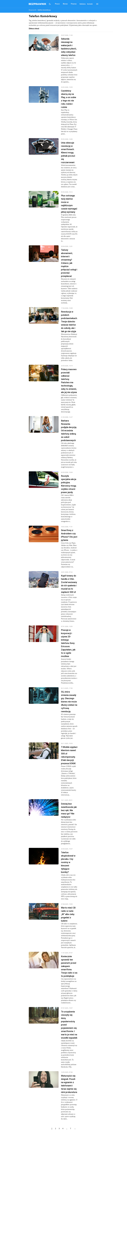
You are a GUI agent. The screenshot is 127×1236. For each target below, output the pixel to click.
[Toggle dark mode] (50, 4)
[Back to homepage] (37, 4)
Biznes (65, 4)
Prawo (57, 4)
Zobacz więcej (34, 28)
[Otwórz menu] (96, 4)
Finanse (73, 4)
